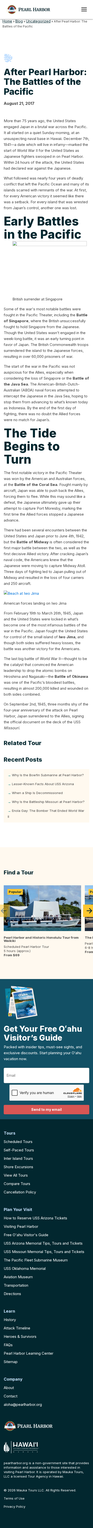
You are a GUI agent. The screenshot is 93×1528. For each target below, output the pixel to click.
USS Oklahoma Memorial (25, 1268)
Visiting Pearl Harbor (21, 1226)
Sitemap (11, 1361)
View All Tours (16, 1175)
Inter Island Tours (18, 1158)
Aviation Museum (18, 1277)
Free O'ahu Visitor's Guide (26, 1234)
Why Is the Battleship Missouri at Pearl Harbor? (48, 802)
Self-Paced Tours (19, 1150)
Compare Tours (17, 1183)
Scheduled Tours (18, 1141)
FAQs (8, 1345)
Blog (19, 21)
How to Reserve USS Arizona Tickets (35, 1218)
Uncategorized (38, 21)
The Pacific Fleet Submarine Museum (36, 1260)
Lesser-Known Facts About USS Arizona (43, 784)
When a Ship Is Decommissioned (37, 793)
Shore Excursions (18, 1166)
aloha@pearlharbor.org (23, 1404)
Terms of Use (14, 1498)
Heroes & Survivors (20, 1336)
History (10, 1319)
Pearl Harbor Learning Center (28, 1353)
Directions (12, 1293)
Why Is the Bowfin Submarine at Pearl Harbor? (48, 775)
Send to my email (46, 1109)
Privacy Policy (14, 1506)
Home (7, 21)
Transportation (16, 1285)
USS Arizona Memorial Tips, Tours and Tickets (43, 1243)
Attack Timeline (17, 1328)
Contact (10, 1396)
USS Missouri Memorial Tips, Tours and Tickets (44, 1251)
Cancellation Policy (20, 1192)
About (9, 1387)
